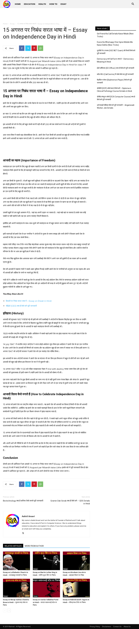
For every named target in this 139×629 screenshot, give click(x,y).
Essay (63, 4)
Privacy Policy (95, 626)
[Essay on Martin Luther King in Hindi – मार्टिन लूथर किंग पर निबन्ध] (46, 561)
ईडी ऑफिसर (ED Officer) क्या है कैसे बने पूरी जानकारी (115, 68)
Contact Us (117, 626)
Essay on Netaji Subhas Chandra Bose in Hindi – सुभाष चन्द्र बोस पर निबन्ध (16, 602)
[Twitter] (28, 48)
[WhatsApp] (40, 48)
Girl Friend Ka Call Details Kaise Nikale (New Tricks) (115, 35)
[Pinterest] (34, 48)
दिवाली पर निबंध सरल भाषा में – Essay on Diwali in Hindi (29, 301)
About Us (127, 626)
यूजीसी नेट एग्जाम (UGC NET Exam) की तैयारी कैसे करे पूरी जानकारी (116, 51)
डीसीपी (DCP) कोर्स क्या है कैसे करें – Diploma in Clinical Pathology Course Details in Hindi (114, 89)
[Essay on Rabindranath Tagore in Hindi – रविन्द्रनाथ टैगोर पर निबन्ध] (76, 588)
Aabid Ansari (28, 516)
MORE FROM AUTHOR (34, 546)
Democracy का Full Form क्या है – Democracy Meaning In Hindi (115, 60)
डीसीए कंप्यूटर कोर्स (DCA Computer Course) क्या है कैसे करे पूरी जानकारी (116, 98)
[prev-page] (4, 610)
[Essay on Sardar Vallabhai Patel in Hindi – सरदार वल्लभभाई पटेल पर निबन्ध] (46, 588)
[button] (132, 4)
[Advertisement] (69, 15)
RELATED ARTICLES (13, 546)
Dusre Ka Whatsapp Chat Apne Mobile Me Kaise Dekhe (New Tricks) (115, 43)
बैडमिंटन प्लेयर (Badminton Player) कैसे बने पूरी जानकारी (114, 81)
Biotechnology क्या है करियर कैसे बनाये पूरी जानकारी (23, 501)
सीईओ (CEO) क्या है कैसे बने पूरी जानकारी (21, 306)
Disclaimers (106, 626)
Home (18, 4)
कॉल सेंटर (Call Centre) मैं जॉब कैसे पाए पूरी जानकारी (115, 74)
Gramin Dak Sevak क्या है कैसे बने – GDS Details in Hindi (70, 502)
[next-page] (9, 610)
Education (29, 4)
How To (53, 4)
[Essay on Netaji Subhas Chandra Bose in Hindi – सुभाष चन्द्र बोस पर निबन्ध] (16, 588)
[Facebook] (21, 48)
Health (42, 4)
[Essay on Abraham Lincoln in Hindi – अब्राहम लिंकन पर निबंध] (76, 561)
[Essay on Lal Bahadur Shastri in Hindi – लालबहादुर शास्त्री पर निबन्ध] (16, 561)
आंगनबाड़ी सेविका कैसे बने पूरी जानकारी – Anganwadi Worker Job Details (115, 106)
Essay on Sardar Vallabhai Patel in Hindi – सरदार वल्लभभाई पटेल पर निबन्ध (45, 602)
